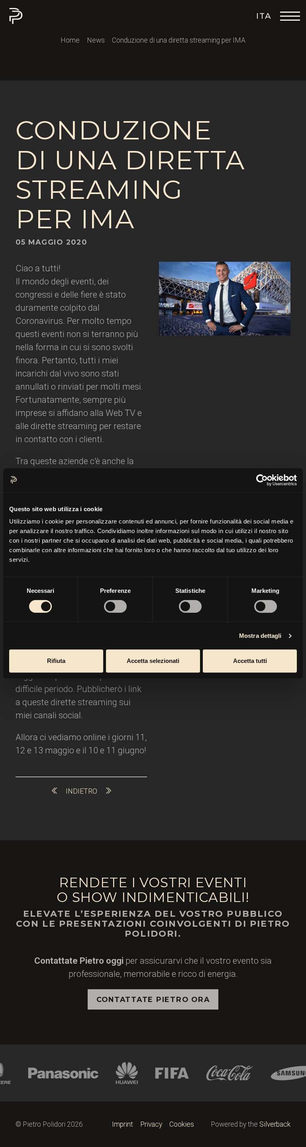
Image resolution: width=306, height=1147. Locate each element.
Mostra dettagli (260, 635)
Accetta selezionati (153, 660)
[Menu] (290, 16)
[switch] (115, 606)
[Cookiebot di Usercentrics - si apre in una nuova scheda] (262, 480)
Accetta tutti (250, 660)
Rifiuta (56, 660)
